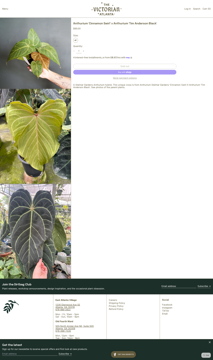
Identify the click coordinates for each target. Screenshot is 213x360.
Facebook (167, 305)
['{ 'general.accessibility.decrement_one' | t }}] (74, 51)
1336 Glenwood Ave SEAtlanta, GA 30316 (67, 306)
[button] (196, 8)
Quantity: (78, 46)
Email (165, 314)
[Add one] (83, 51)
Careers (113, 300)
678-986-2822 (63, 309)
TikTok (165, 311)
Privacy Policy (116, 306)
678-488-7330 (63, 331)
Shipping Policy (117, 303)
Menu (5, 8)
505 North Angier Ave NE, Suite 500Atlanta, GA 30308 (74, 327)
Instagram (167, 308)
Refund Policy (116, 309)
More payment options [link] (125, 78)
